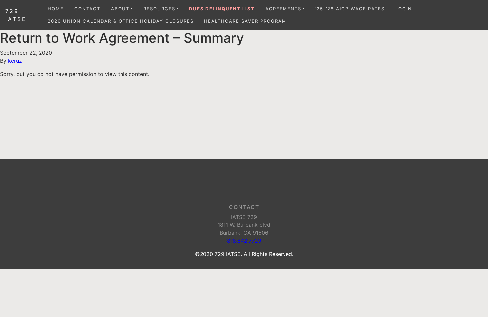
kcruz (15, 60)
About (120, 8)
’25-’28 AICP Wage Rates (350, 8)
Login (403, 8)
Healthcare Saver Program (245, 21)
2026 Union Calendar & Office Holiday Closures (121, 21)
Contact (87, 8)
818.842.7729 (244, 240)
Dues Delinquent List (222, 8)
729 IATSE (16, 15)
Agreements (283, 8)
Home (56, 8)
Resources (159, 8)
